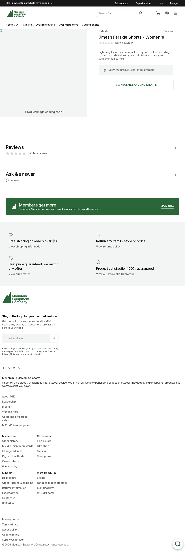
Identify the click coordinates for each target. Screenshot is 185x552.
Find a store (44, 440)
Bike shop (43, 445)
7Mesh (103, 31)
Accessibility (9, 529)
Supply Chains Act (13, 539)
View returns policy (108, 246)
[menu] (175, 13)
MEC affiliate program (15, 425)
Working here (10, 411)
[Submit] (141, 13)
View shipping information (25, 246)
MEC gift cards (46, 492)
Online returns (11, 461)
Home (9, 24)
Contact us (8, 497)
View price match (20, 273)
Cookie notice (10, 534)
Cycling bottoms (68, 24)
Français (174, 3)
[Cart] (158, 13)
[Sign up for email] (54, 338)
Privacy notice (10, 519)
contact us (25, 354)
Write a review (124, 42)
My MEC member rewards (17, 445)
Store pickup (44, 456)
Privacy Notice (9, 354)
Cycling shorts (90, 24)
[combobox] (123, 13)
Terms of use (10, 524)
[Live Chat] (177, 543)
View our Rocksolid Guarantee (115, 273)
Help (160, 3)
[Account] (167, 13)
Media (6, 406)
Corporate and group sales (15, 418)
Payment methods (13, 456)
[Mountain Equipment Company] (31, 298)
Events (41, 477)
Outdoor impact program (52, 482)
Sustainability (45, 487)
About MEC (8, 396)
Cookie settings (10, 466)
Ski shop (42, 451)
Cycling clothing (45, 24)
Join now (167, 206)
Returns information (14, 487)
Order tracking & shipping (17, 482)
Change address (12, 451)
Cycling (27, 24)
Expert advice (143, 3)
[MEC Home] (16, 13)
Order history (10, 440)
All (17, 24)
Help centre (9, 477)
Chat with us (8, 503)
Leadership (9, 401)
